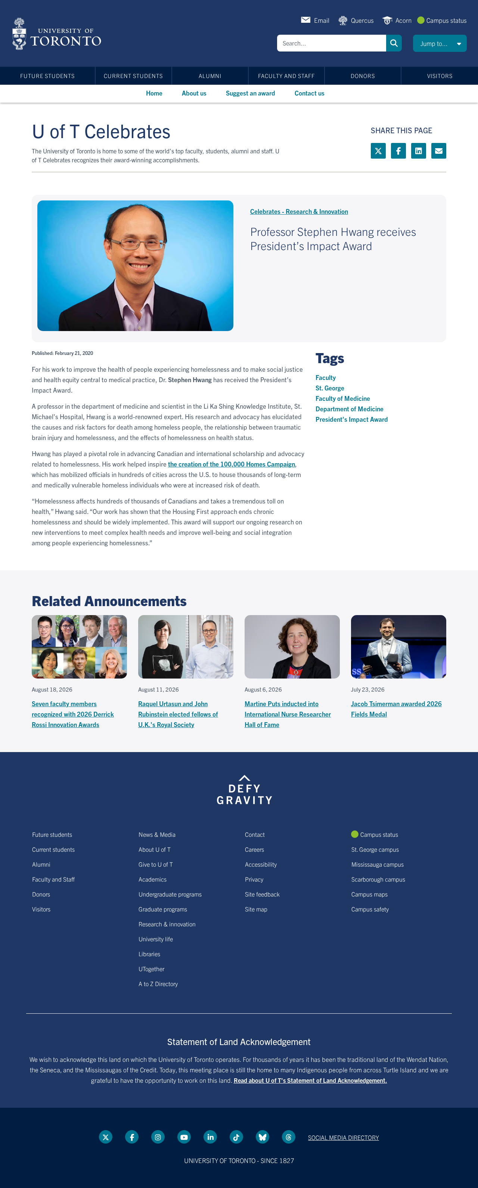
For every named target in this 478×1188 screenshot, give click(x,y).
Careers (254, 849)
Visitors (440, 75)
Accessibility (261, 864)
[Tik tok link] (236, 1137)
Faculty (326, 377)
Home (154, 93)
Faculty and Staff (286, 75)
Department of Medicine (350, 408)
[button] (440, 43)
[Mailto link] (438, 151)
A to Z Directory (158, 983)
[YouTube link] (184, 1137)
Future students (47, 75)
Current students (133, 75)
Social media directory (343, 1137)
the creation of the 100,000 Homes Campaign (231, 464)
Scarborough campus (378, 879)
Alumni (210, 75)
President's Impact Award (352, 419)
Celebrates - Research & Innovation (299, 211)
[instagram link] (158, 1137)
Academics (153, 879)
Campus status (446, 20)
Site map (256, 909)
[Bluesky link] (262, 1137)
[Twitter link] (378, 151)
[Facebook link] (398, 151)
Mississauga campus (377, 864)
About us (194, 93)
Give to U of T (156, 864)
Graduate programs (163, 909)
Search (394, 43)
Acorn (403, 20)
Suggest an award (250, 93)
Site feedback (262, 894)
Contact (255, 834)
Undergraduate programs (170, 894)
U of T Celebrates (101, 130)
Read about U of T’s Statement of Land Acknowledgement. (310, 1080)
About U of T (155, 849)
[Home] (58, 33)
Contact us (310, 93)
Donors (363, 75)
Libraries (149, 953)
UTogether (151, 968)
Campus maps (369, 894)
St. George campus (375, 849)
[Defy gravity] (245, 788)
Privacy (254, 879)
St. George (330, 388)
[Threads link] (288, 1137)
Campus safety (370, 909)
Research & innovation (167, 923)
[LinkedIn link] (418, 151)
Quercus (362, 20)
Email (321, 20)
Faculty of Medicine (343, 398)
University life (156, 938)
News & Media (157, 834)
